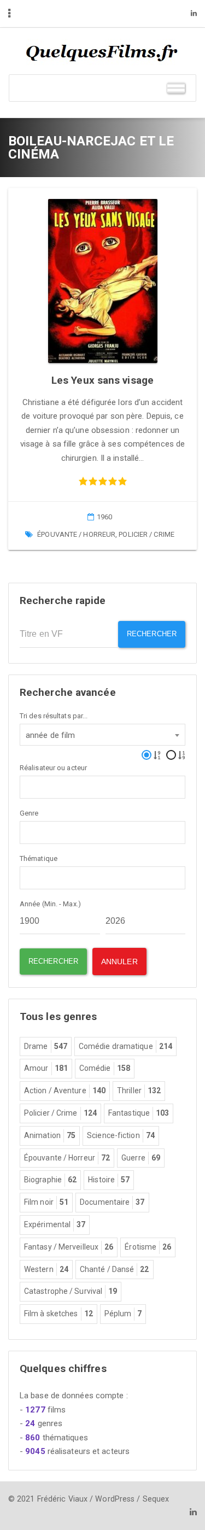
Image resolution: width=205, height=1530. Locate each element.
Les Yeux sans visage (102, 380)
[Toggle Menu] (176, 88)
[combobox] (102, 735)
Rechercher (152, 634)
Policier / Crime (146, 534)
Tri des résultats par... (53, 715)
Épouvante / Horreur (76, 534)
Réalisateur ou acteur (53, 767)
